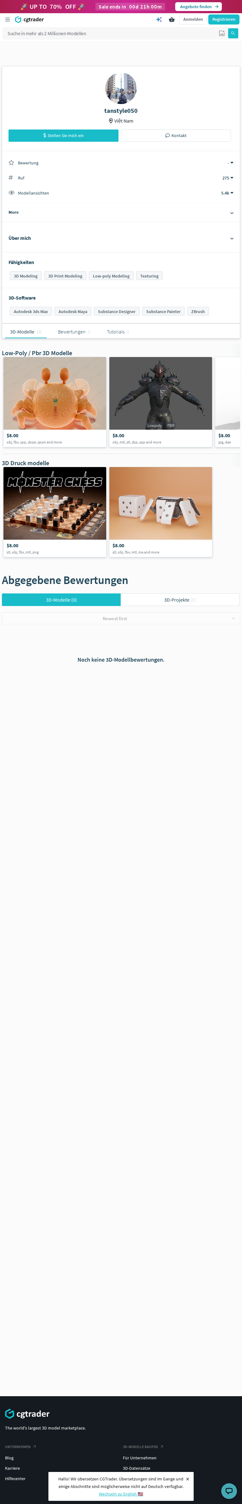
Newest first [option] (115, 618)
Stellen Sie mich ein (66, 135)
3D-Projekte (180, 600)
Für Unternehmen (140, 1458)
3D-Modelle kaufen (140, 1446)
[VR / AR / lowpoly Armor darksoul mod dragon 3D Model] (160, 402)
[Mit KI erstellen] (159, 19)
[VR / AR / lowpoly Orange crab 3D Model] (54, 402)
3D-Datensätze (136, 1468)
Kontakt (179, 135)
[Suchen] (233, 33)
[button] (222, 33)
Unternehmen (18, 1446)
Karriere (12, 1468)
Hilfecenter (15, 1478)
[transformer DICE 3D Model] (160, 512)
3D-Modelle (61, 600)
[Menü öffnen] (8, 19)
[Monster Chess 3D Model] (54, 512)
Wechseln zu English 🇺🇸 (121, 1494)
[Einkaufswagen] (172, 19)
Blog (9, 1458)
